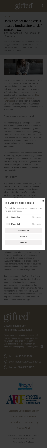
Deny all (23, 242)
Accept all (23, 237)
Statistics (15, 217)
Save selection (23, 231)
